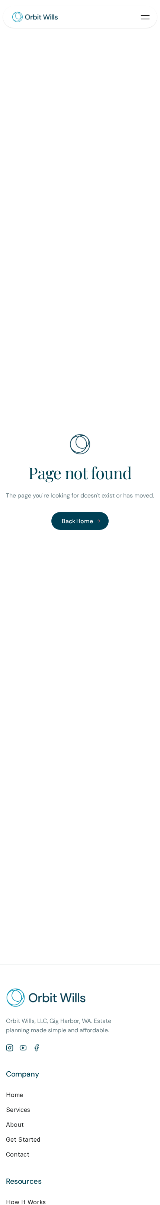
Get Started (23, 1139)
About (15, 1124)
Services (18, 1109)
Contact (17, 1154)
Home (14, 1095)
